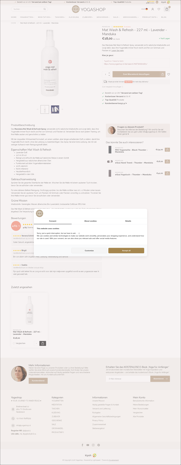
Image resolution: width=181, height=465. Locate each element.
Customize (89, 251)
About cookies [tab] (90, 221)
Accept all (126, 251)
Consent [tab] (52, 221)
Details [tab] (128, 221)
